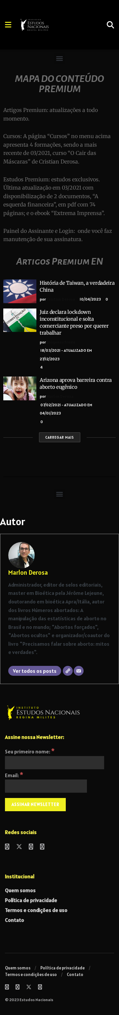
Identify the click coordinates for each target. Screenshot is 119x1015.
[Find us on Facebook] (7, 847)
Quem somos (20, 890)
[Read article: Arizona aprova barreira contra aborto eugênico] (19, 388)
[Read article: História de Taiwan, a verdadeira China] (19, 291)
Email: (14, 775)
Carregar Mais (59, 437)
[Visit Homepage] (52, 24)
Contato (14, 920)
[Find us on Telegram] (42, 847)
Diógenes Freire (61, 342)
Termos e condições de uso (36, 910)
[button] (59, 58)
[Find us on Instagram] (31, 847)
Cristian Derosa (61, 299)
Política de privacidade (31, 900)
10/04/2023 (90, 299)
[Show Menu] (8, 25)
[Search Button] (110, 25)
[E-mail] (79, 671)
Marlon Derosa (60, 396)
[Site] (68, 671)
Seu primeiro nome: (30, 751)
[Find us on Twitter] (19, 847)
